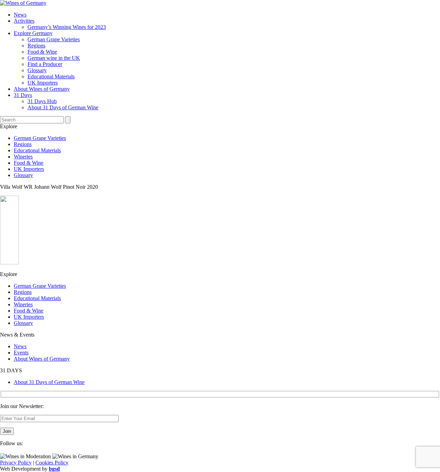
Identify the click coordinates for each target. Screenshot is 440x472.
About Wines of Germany (42, 89)
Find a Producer (45, 64)
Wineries (23, 157)
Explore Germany (33, 33)
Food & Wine (42, 52)
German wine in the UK (54, 58)
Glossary (37, 70)
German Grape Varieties (54, 39)
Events (21, 352)
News (20, 15)
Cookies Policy (51, 462)
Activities (24, 21)
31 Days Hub (42, 101)
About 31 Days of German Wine (63, 107)
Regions (36, 45)
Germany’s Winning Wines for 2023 (67, 27)
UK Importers (43, 83)
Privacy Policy (16, 462)
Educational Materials (51, 76)
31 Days (23, 95)
